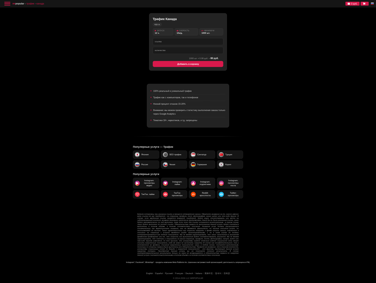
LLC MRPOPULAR (194, 278)
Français (179, 273)
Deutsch (189, 273)
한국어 (218, 273)
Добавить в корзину (188, 64)
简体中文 (209, 273)
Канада (40, 3)
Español (159, 273)
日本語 (227, 273)
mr (18, 3)
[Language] (372, 4)
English (149, 273)
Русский (169, 273)
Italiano (198, 273)
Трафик (30, 3)
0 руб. (354, 3)
